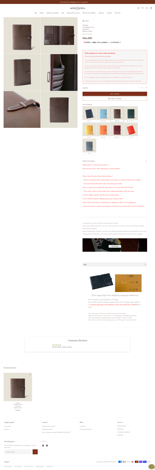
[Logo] (77, 8)
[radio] (89, 114)
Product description (89, 161)
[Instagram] (43, 446)
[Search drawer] (138, 8)
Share (87, 21)
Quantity (85, 88)
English (6, 462)
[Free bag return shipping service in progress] (77, 2)
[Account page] (147, 8)
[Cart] (151, 8)
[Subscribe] (35, 451)
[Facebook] (47, 446)
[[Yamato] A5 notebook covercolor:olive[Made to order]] (18, 387)
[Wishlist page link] (143, 8)
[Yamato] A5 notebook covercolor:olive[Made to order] (17, 405)
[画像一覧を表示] (152, 13)
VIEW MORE (114, 246)
